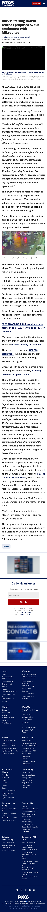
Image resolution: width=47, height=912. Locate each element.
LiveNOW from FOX (29, 751)
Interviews (25, 722)
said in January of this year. (27, 344)
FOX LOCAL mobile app (8, 695)
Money (5, 707)
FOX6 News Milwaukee (9, 40)
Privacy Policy (26, 612)
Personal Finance (8, 718)
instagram (21, 890)
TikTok (4, 783)
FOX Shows (26, 764)
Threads (5, 785)
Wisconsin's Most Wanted (8, 678)
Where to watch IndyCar (27, 858)
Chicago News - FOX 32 (9, 810)
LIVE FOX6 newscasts (29, 743)
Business (5, 720)
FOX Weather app (28, 686)
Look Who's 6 (26, 714)
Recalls (4, 715)
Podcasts (5, 686)
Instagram (5, 780)
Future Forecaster (28, 694)
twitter (17, 890)
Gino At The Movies (29, 727)
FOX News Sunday (28, 761)
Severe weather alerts (29, 674)
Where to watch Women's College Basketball (28, 868)
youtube (29, 890)
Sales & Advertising (7, 838)
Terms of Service (25, 614)
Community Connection (26, 786)
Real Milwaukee (27, 717)
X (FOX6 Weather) (8, 798)
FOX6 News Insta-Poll (9, 692)
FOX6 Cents (6, 713)
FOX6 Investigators (8, 681)
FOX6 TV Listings (28, 748)
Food (23, 725)
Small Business (7, 723)
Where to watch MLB (29, 850)
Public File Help (27, 822)
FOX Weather (26, 688)
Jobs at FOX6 (26, 817)
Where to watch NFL (29, 843)
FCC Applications (28, 824)
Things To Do (26, 772)
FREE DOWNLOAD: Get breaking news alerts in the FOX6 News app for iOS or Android (23, 328)
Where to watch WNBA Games (30, 873)
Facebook (5, 778)
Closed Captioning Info (30, 827)
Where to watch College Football (27, 846)
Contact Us (27, 803)
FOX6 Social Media (7, 770)
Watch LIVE (27, 737)
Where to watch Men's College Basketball (30, 862)
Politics (4, 689)
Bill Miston (7, 37)
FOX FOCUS (6, 848)
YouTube (5, 775)
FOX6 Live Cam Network (27, 682)
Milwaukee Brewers (9, 741)
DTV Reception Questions (27, 830)
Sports (5, 737)
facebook (13, 890)
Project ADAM (27, 783)
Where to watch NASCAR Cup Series (29, 853)
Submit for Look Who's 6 (30, 711)
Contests (25, 806)
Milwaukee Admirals (9, 748)
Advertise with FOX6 (9, 845)
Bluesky (4, 788)
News (18, 40)
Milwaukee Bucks (8, 753)
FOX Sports (26, 756)
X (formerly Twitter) (9, 790)
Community (27, 769)
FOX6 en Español (8, 699)
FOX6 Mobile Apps (28, 811)
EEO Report (26, 819)
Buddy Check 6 (27, 780)
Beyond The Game (8, 746)
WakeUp (26, 707)
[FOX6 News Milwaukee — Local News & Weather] (8, 3)
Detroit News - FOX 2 (9, 818)
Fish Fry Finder (27, 778)
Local (4, 674)
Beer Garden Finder (29, 775)
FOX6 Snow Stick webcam (28, 697)
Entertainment (7, 684)
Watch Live (36, 3)
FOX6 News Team (28, 814)
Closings (25, 691)
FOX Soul (25, 759)
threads (25, 890)
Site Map (5, 701)
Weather (26, 671)
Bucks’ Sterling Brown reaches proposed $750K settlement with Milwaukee (23, 73)
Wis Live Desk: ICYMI (29, 746)
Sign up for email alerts (30, 809)
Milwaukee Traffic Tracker (28, 731)
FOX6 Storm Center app (29, 678)
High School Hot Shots (10, 751)
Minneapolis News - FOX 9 (9, 814)
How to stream (27, 741)
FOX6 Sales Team (8, 843)
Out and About (27, 720)
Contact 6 (5, 710)
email (34, 890)
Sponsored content (8, 850)
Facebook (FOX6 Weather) (7, 794)
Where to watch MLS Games (29, 878)
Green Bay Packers (8, 743)
